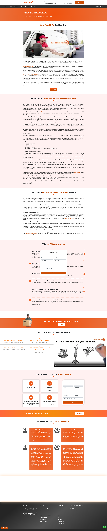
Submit (53, 272)
